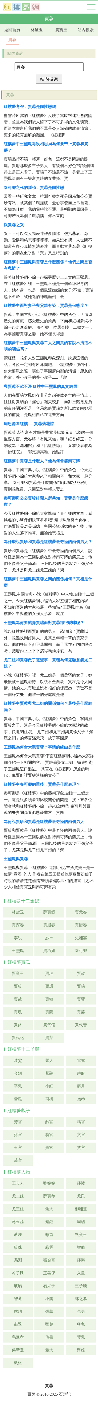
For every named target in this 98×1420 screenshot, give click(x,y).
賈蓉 (12, 39)
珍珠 (18, 1247)
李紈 (18, 938)
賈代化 (18, 1037)
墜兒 (49, 1324)
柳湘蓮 (81, 1209)
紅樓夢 (21, 7)
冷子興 (18, 1273)
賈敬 (18, 1012)
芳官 (18, 1122)
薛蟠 (81, 1183)
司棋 (49, 1099)
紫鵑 (49, 1073)
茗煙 (18, 1234)
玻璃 (18, 1286)
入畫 (81, 1273)
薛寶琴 (49, 1196)
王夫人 (18, 1183)
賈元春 (81, 912)
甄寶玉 (81, 1234)
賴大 (49, 1350)
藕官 (81, 1122)
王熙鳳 (18, 950)
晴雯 (18, 1060)
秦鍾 (49, 1222)
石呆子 (49, 1286)
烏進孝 (18, 1337)
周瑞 (81, 1222)
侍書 (49, 1337)
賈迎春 (49, 925)
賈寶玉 (61, 30)
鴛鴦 (81, 1060)
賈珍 (18, 986)
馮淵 (18, 1260)
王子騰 (81, 1286)
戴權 (18, 1363)
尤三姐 (18, 1209)
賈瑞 (81, 986)
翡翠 (18, 1324)
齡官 (49, 1122)
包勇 (81, 1311)
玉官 (18, 1147)
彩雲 (49, 1247)
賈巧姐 (49, 950)
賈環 (49, 986)
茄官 (18, 1160)
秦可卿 (81, 950)
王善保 (49, 1273)
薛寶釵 (49, 912)
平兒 (18, 1086)
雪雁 (18, 1099)
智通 (18, 1299)
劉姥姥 (49, 1183)
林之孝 (81, 1299)
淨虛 (81, 1350)
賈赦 (18, 999)
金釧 (18, 1073)
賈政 (81, 973)
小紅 (49, 1086)
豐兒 (81, 1337)
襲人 (49, 1060)
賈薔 (18, 1025)
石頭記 (65, 1394)
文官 (81, 1135)
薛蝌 (81, 1260)
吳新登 (18, 1350)
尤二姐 (18, 1196)
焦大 (49, 1209)
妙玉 (49, 938)
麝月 (81, 1086)
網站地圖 (91, 7)
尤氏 (81, 1196)
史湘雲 (81, 938)
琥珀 (18, 1311)
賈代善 (81, 1025)
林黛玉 (37, 30)
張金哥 (49, 1260)
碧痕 (81, 1073)
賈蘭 (49, 1012)
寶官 (49, 1147)
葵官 (18, 1135)
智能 (81, 1247)
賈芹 (49, 1037)
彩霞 (49, 1234)
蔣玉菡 (18, 1222)
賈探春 (18, 925)
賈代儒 (49, 1025)
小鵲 (49, 1299)
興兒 (81, 1324)
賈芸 (81, 1012)
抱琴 (81, 1099)
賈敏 (49, 999)
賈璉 (49, 973)
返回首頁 (12, 30)
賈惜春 (81, 925)
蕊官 (49, 1135)
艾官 (81, 1147)
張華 (49, 1311)
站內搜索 (86, 30)
